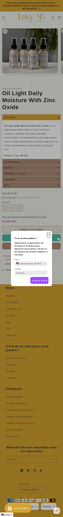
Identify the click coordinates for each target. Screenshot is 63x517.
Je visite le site (39, 280)
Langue (18, 269)
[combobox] (29, 263)
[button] (49, 235)
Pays (17, 259)
